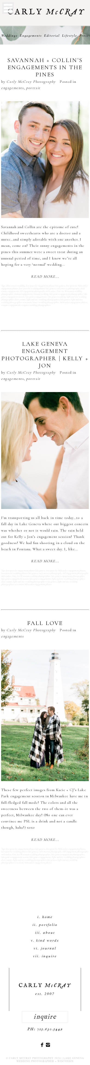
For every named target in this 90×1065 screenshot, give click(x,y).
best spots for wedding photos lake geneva (37, 288)
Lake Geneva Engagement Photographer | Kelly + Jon (45, 354)
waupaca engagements (10, 305)
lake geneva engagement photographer (66, 294)
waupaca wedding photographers (35, 305)
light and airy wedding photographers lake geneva (48, 299)
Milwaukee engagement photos (73, 302)
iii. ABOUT (45, 932)
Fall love (45, 623)
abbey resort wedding (15, 285)
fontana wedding (40, 294)
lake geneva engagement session (14, 578)
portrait (33, 88)
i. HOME (45, 916)
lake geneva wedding (57, 296)
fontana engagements (23, 294)
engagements (12, 88)
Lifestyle (69, 35)
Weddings (9, 35)
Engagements (31, 35)
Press (84, 35)
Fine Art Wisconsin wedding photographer (31, 576)
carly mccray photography (67, 288)
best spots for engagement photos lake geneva (45, 285)
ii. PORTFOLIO (45, 924)
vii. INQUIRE (45, 956)
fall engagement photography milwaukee (38, 291)
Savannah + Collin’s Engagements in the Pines (45, 67)
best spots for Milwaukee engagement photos (65, 570)
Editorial (52, 35)
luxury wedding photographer (45, 302)
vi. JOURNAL (45, 948)
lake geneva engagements (36, 296)
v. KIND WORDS (45, 940)
